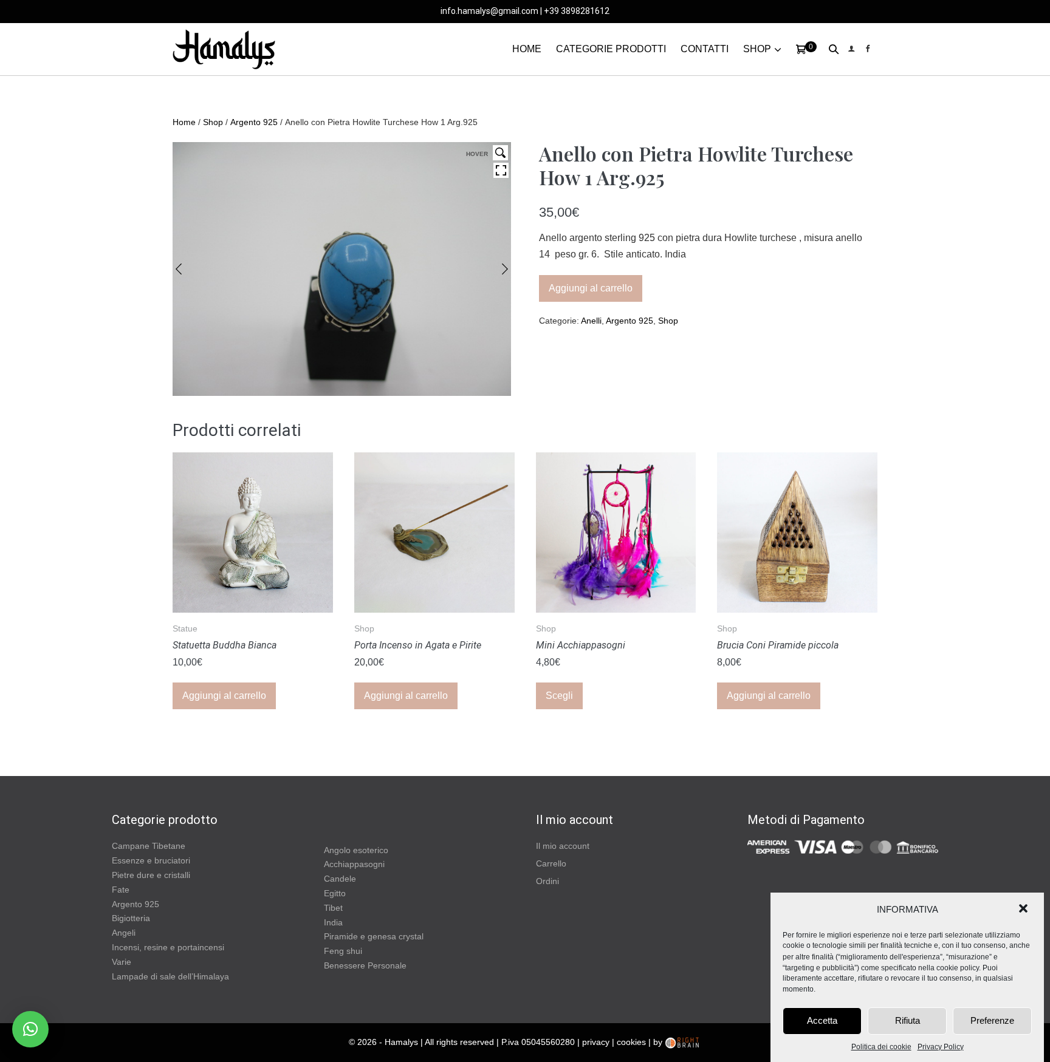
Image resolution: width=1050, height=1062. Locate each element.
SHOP (757, 49)
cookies (631, 1042)
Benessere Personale (365, 965)
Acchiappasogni (354, 864)
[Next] (505, 269)
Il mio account (562, 846)
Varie (121, 962)
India (333, 922)
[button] (1024, 909)
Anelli (591, 320)
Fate (120, 889)
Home (184, 122)
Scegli (559, 695)
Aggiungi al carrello (591, 288)
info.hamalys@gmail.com (489, 11)
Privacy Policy (941, 1047)
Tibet (333, 908)
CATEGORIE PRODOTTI (611, 49)
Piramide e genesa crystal (374, 936)
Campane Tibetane (148, 846)
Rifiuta (907, 1020)
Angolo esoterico (356, 850)
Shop (213, 122)
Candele (340, 878)
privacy (595, 1042)
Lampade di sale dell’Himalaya (170, 976)
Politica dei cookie (881, 1047)
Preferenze (992, 1020)
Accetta (822, 1020)
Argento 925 (254, 122)
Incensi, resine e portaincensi (168, 947)
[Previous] (179, 269)
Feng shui (343, 951)
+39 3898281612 (576, 11)
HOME (526, 49)
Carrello (551, 863)
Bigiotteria (131, 918)
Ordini (547, 881)
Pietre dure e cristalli (151, 875)
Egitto (335, 893)
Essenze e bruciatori (151, 860)
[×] (30, 1029)
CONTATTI (705, 49)
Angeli (124, 933)
